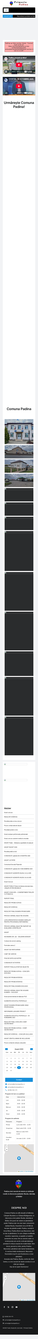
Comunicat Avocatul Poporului (13, 864)
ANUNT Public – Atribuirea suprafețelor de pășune (18, 843)
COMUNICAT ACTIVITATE (12, 962)
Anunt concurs (8, 812)
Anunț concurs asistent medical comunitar (16, 838)
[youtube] (16, 1307)
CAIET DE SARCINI (10, 954)
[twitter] (8, 1307)
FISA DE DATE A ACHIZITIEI (12, 958)
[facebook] (4, 1307)
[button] (19, 1158)
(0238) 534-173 (12, 1090)
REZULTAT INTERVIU (10, 817)
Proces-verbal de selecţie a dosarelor (15, 1043)
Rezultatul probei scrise (13, 16)
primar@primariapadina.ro (16, 1087)
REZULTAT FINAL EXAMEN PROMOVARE (17, 911)
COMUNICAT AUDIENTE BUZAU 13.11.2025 (17, 873)
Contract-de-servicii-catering (12, 941)
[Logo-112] (15, 780)
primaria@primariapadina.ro (16, 1084)
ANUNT (6, 932)
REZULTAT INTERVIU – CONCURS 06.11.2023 (18, 1034)
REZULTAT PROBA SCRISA (12, 902)
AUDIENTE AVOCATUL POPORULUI (15, 1001)
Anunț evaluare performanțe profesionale (16, 834)
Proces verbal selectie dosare (12, 825)
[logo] (19, 2)
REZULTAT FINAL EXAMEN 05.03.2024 (16, 986)
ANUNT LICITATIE (9, 860)
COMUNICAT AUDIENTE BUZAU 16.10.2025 (17, 877)
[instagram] (12, 1307)
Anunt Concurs (8, 882)
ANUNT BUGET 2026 (10, 847)
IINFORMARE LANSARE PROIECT (15, 1011)
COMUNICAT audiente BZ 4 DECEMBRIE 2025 (18, 869)
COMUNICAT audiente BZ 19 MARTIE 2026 (17, 856)
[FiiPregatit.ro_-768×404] (15, 764)
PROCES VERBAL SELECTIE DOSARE (16, 916)
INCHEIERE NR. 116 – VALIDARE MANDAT (17, 936)
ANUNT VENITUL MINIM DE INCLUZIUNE (17, 1038)
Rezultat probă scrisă (10, 851)
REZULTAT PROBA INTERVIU (13, 977)
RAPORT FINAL (9, 898)
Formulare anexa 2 (9, 945)
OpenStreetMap (29, 1171)
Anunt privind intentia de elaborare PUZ (15, 996)
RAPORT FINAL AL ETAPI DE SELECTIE (16, 967)
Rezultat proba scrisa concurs (13, 821)
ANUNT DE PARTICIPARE (12, 949)
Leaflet (21, 1171)
